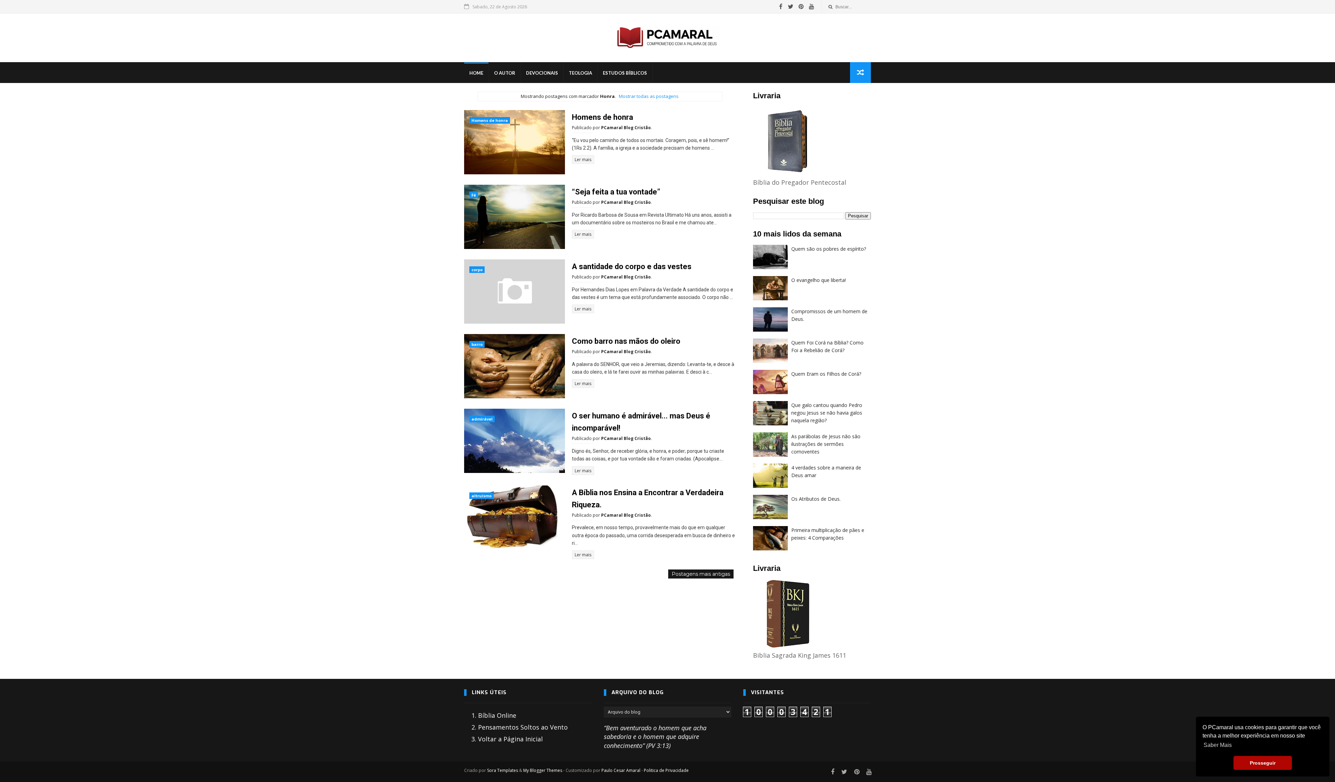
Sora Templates (502, 770)
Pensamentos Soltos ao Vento (523, 727)
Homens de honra (489, 120)
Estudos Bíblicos (625, 73)
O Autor (504, 73)
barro (477, 344)
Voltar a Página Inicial (510, 739)
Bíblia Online (497, 715)
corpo (477, 269)
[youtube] (811, 6)
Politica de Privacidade (666, 770)
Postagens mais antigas (701, 574)
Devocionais (542, 73)
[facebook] (781, 6)
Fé (473, 195)
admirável (482, 419)
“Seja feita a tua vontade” (616, 192)
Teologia (580, 73)
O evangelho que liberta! (818, 280)
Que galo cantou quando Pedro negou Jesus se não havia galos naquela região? (826, 412)
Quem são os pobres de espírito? (828, 249)
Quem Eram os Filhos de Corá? (826, 374)
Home (476, 73)
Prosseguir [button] (1263, 763)
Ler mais (583, 160)
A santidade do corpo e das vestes (631, 266)
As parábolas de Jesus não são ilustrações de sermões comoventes (825, 444)
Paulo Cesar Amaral (620, 770)
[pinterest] (801, 6)
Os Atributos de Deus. (816, 499)
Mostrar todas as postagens (648, 96)
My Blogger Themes (542, 770)
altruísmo (481, 495)
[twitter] (790, 6)
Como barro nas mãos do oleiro (626, 341)
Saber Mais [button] (1218, 745)
